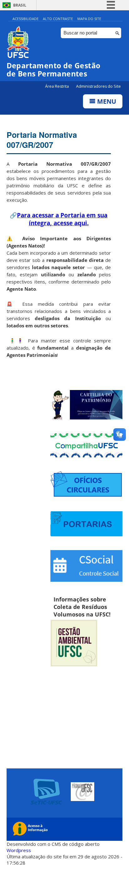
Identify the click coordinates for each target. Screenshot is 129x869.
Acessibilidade (26, 18)
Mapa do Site (89, 18)
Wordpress (19, 850)
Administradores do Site (98, 86)
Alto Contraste (58, 18)
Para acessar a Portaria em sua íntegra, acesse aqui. (62, 219)
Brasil (19, 5)
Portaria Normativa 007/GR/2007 (42, 139)
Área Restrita (57, 86)
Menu (105, 101)
